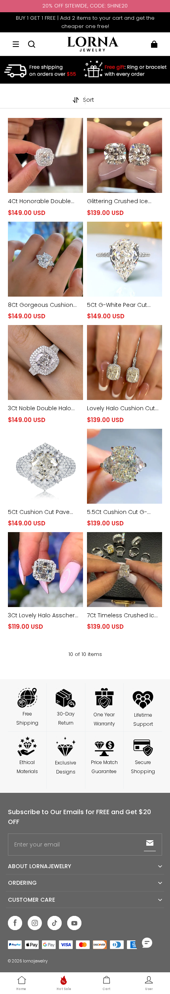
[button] (16, 44)
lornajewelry (35, 961)
